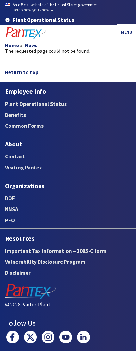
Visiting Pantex (23, 167)
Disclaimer (18, 272)
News (31, 45)
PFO (10, 220)
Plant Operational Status (36, 104)
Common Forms (24, 125)
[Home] (25, 33)
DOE (10, 198)
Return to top (22, 72)
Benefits (15, 115)
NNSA (11, 209)
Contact (15, 156)
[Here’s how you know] (68, 7)
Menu (126, 32)
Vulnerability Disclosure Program (45, 261)
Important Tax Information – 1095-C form (56, 251)
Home (12, 45)
